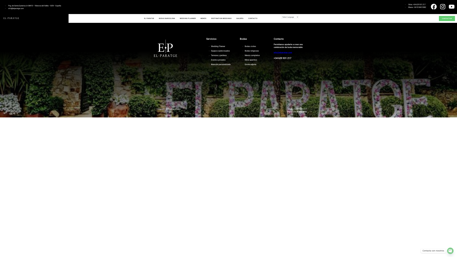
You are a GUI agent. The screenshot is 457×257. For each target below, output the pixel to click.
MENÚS (203, 18)
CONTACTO (252, 18)
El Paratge (149, 18)
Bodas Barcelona (167, 18)
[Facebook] (434, 7)
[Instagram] (443, 7)
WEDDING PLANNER (188, 18)
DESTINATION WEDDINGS (221, 18)
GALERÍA (239, 18)
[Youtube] (452, 7)
